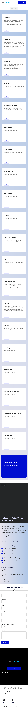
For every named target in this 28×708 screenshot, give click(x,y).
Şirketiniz (3, 605)
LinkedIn (4, 702)
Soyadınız (3, 599)
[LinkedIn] (4, 700)
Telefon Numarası (5, 617)
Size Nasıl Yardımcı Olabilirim (8, 624)
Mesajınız (3, 630)
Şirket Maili (3, 611)
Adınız (2, 592)
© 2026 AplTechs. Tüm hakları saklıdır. (10, 706)
